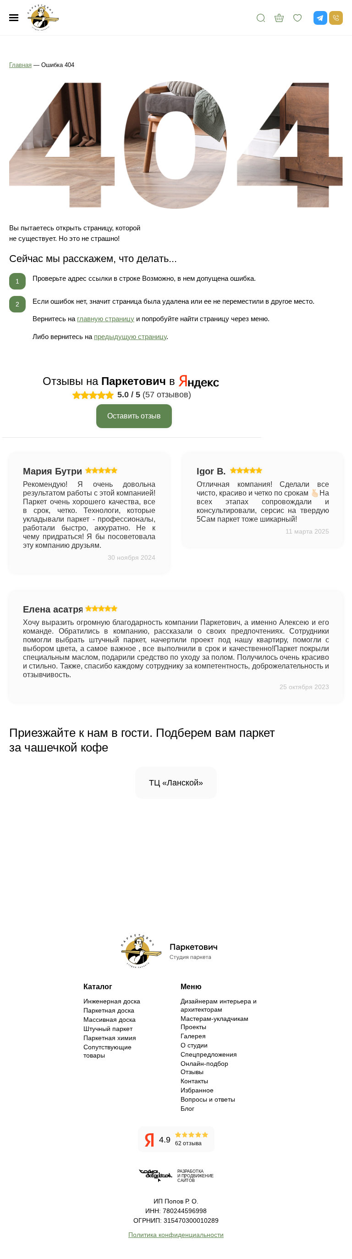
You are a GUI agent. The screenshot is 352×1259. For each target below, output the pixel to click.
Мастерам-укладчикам (214, 1018)
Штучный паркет (107, 1028)
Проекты (193, 1027)
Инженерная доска (111, 1001)
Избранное (197, 1090)
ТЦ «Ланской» (176, 782)
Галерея (193, 1036)
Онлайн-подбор (204, 1063)
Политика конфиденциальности (176, 1234)
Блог (187, 1108)
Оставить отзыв (134, 416)
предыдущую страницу (130, 336)
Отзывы (192, 1071)
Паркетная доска (108, 1010)
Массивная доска (109, 1019)
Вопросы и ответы (208, 1099)
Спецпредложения (209, 1054)
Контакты (194, 1081)
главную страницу (105, 319)
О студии (194, 1045)
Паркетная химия (109, 1038)
